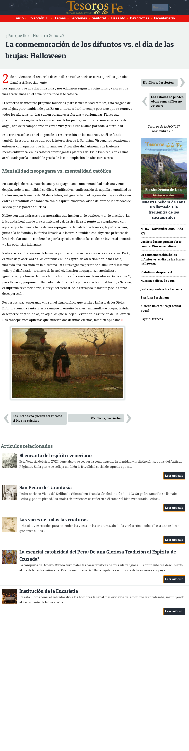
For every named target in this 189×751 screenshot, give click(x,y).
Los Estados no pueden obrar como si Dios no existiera (37, 418)
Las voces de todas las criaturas (53, 519)
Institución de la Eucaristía (48, 591)
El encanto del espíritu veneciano (55, 455)
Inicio (19, 18)
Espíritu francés (152, 319)
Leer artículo (174, 475)
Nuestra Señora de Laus (158, 281)
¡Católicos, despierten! (106, 418)
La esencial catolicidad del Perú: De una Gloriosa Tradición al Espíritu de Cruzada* (97, 555)
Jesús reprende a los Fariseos (161, 289)
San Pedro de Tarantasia (45, 487)
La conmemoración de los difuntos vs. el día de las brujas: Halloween (163, 259)
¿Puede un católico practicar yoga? (161, 308)
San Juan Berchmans (155, 297)
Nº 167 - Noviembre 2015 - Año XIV (162, 231)
